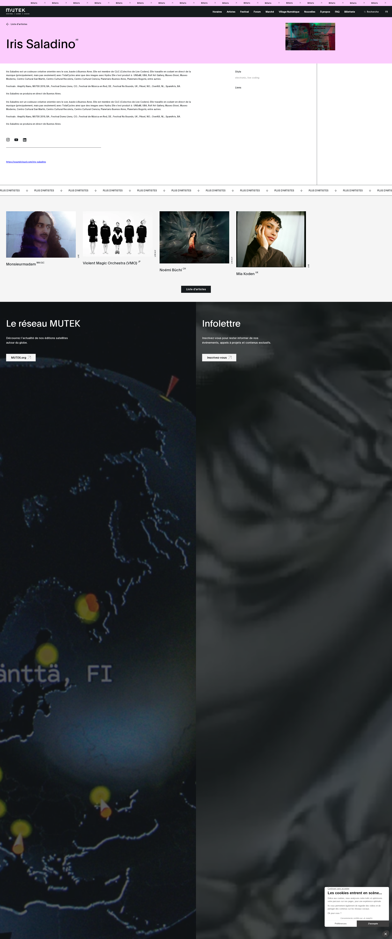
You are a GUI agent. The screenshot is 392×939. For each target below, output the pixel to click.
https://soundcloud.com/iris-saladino (26, 161)
